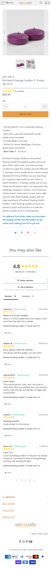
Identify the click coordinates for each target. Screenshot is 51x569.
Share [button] (9, 333)
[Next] (46, 32)
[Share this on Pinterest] (28, 232)
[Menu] (1, 2)
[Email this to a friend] (34, 232)
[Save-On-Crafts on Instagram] (23, 541)
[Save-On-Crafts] (25, 2)
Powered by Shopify (35, 550)
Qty (4, 101)
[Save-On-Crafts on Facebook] (20, 541)
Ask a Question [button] (26, 287)
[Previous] (4, 32)
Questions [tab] (26, 296)
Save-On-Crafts (20, 550)
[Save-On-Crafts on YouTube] (30, 541)
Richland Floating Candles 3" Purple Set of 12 (21, 326)
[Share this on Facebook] (21, 232)
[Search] (41, 2)
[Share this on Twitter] (15, 232)
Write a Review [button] (26, 280)
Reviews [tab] (8, 296)
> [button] (34, 480)
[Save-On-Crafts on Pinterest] (27, 541)
